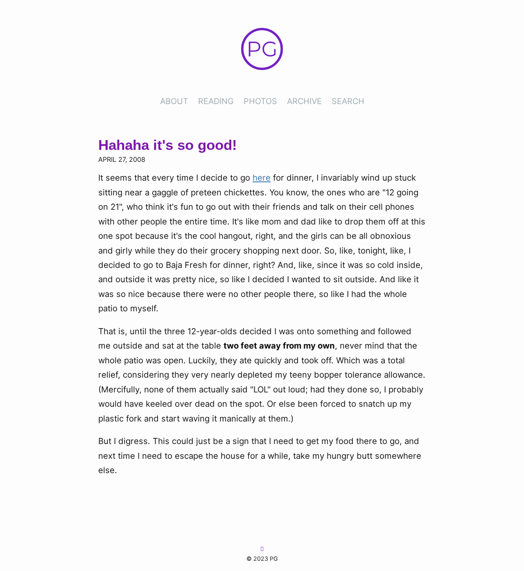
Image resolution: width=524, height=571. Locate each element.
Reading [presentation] (216, 101)
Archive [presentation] (304, 101)
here (262, 177)
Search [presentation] (348, 101)
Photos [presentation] (260, 101)
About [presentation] (174, 101)
